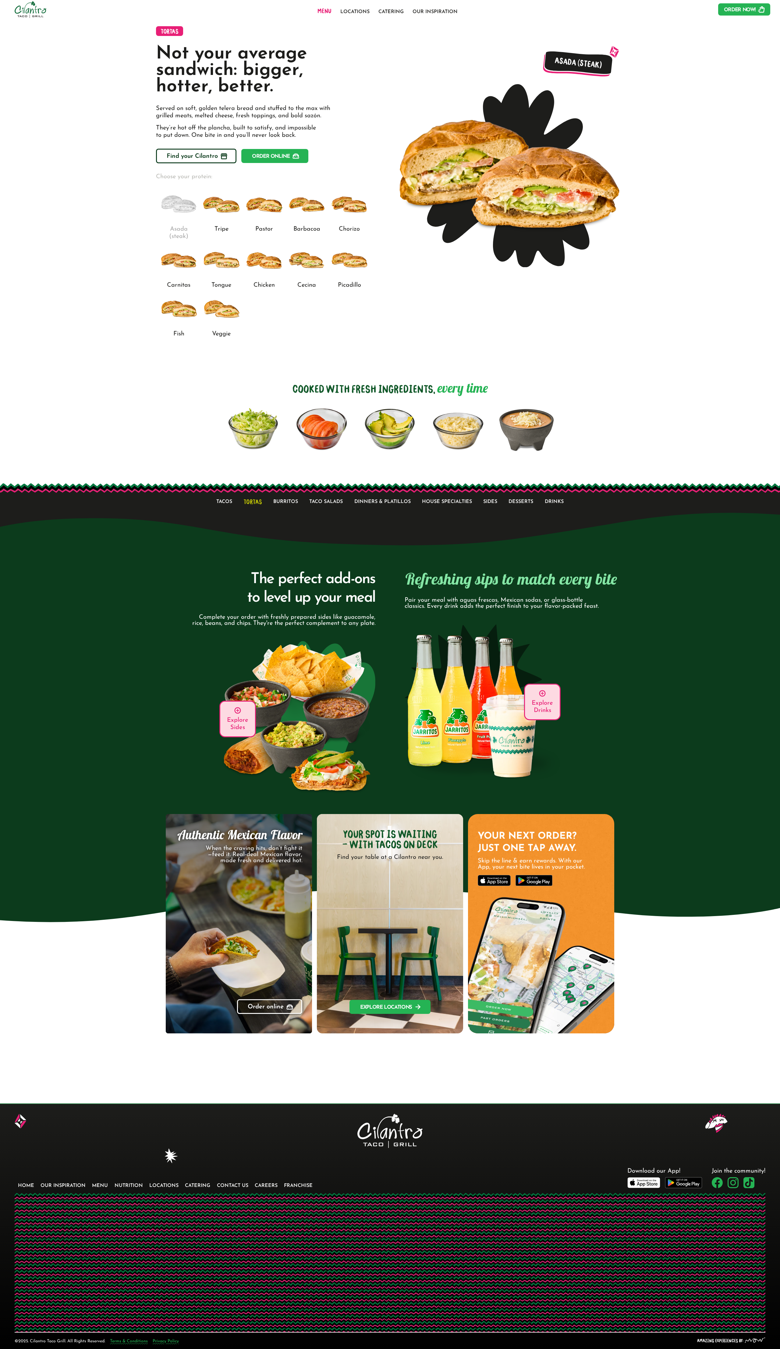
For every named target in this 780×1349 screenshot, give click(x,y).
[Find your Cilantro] (196, 156)
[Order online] (274, 156)
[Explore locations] (390, 1007)
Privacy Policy (166, 1341)
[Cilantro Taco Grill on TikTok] (748, 1182)
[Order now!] (744, 9)
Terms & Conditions (129, 1341)
